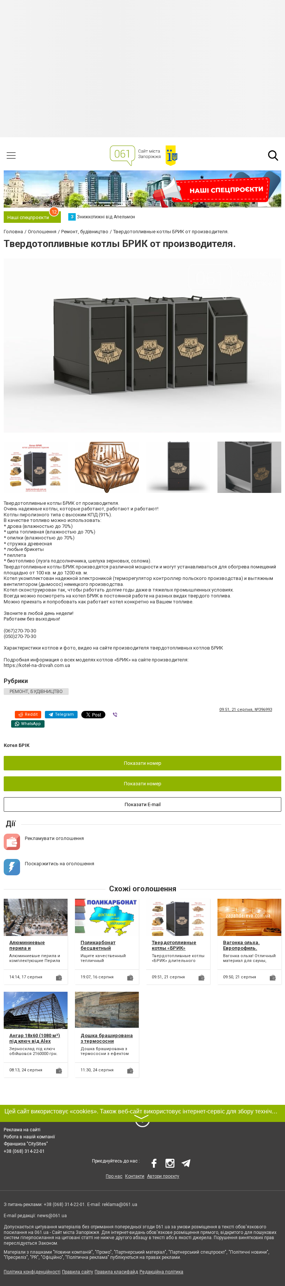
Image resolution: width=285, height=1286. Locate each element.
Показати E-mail (143, 804)
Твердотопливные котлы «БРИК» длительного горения (178, 948)
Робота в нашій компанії (29, 1136)
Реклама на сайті (22, 1129)
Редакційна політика (161, 1271)
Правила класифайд (116, 1271)
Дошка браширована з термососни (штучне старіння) (107, 1041)
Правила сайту (77, 1271)
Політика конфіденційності (32, 1271)
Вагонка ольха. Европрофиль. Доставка (241, 948)
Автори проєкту (163, 1176)
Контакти (134, 1176)
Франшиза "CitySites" (26, 1144)
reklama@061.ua (119, 1204)
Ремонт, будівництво (36, 691)
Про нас (114, 1176)
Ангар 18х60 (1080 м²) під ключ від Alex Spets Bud (34, 1041)
